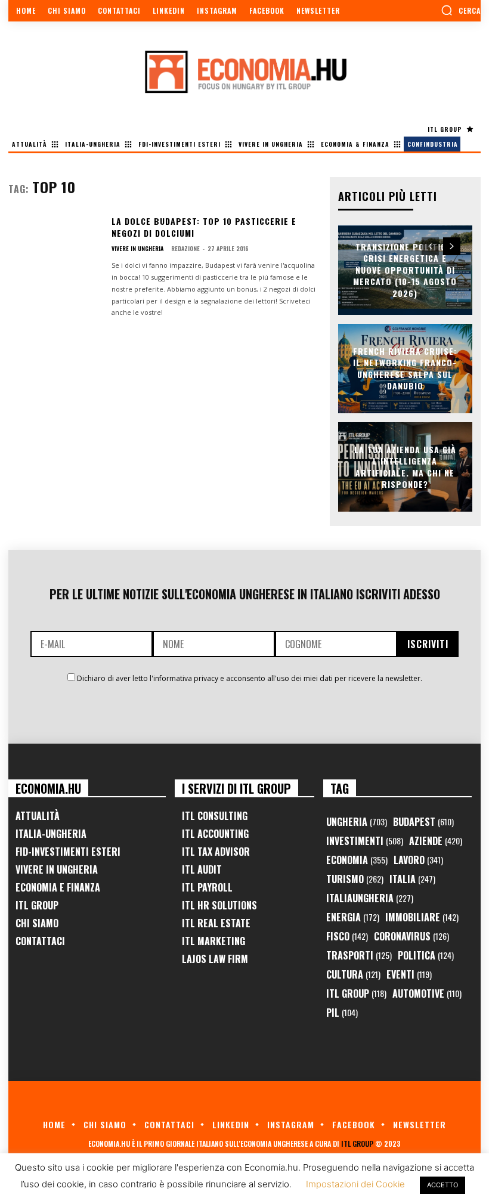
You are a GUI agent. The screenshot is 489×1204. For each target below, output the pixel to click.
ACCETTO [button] (442, 1185)
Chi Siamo (37, 923)
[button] (461, 10)
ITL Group (37, 905)
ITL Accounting (215, 834)
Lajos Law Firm (215, 959)
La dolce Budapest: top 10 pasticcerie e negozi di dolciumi (204, 227)
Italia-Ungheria (51, 834)
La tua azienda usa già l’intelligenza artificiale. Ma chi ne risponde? (405, 466)
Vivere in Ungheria (137, 249)
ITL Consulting (214, 816)
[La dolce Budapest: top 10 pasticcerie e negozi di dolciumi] (55, 254)
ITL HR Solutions (219, 905)
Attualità (38, 816)
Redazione (185, 248)
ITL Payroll (207, 887)
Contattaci (40, 941)
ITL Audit (202, 869)
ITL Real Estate (216, 923)
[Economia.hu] (244, 71)
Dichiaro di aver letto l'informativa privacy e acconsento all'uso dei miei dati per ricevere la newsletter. (249, 678)
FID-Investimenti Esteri (68, 851)
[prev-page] (430, 246)
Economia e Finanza (58, 887)
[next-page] (451, 246)
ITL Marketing (213, 941)
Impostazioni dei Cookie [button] (355, 1184)
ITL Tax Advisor (216, 851)
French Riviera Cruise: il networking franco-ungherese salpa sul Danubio (405, 368)
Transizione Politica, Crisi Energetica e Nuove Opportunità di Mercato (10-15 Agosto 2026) (405, 269)
